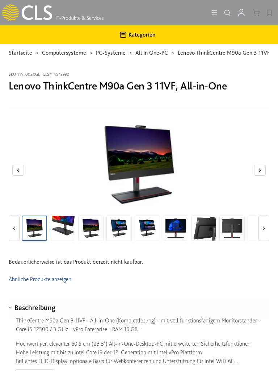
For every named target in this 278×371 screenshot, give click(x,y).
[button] (18, 170)
